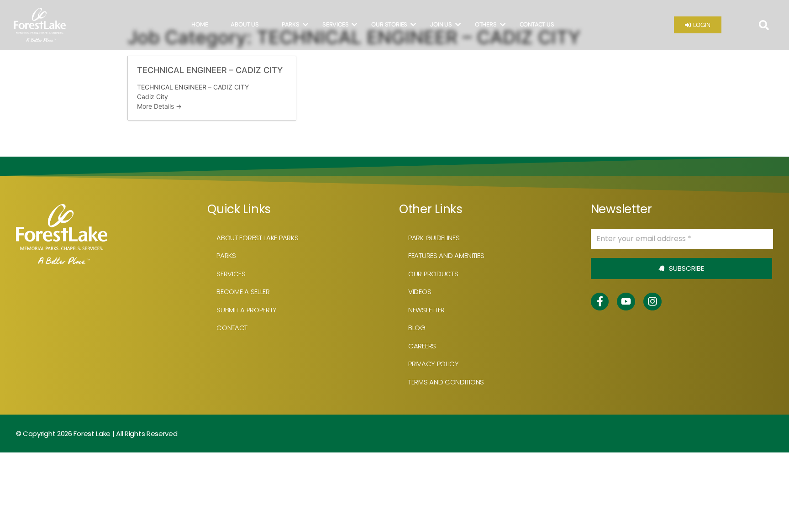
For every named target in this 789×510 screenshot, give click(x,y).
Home (199, 24)
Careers (422, 346)
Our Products (433, 274)
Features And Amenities (446, 255)
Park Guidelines (434, 237)
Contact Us (537, 24)
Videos (419, 291)
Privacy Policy (433, 363)
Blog (417, 327)
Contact (231, 327)
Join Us (441, 24)
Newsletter (426, 310)
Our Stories (389, 24)
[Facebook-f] (600, 302)
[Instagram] (652, 302)
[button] (764, 25)
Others (486, 24)
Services (335, 24)
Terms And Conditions (446, 382)
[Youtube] (626, 302)
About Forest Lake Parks (257, 237)
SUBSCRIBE (685, 268)
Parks (291, 24)
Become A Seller (243, 291)
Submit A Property (246, 310)
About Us (244, 24)
